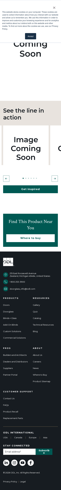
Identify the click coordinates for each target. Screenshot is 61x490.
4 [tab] (31, 178)
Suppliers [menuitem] (8, 368)
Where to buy (30, 238)
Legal (23, 481)
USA (5, 437)
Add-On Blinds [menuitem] (10, 325)
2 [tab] (25, 178)
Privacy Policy (10, 481)
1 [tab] (23, 178)
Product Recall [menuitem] (10, 412)
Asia (45, 437)
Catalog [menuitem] (37, 318)
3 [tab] (28, 178)
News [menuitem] (35, 368)
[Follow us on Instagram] (14, 463)
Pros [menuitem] (7, 348)
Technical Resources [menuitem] (43, 325)
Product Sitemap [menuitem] (41, 381)
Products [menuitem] (11, 298)
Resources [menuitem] (41, 298)
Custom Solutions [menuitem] (12, 331)
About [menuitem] (38, 348)
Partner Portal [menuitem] (10, 375)
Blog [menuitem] (35, 331)
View (26, 148)
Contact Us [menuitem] (8, 398)
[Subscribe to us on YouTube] (22, 463)
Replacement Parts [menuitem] (13, 418)
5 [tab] (33, 178)
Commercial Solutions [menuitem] (14, 338)
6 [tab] (36, 178)
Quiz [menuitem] (35, 312)
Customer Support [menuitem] (18, 392)
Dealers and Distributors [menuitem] (15, 362)
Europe (32, 437)
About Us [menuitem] (37, 355)
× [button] (54, 7)
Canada (18, 437)
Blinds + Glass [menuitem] (9, 318)
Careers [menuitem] (37, 362)
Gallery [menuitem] (36, 305)
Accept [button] (30, 36)
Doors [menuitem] (6, 305)
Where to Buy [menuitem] (40, 375)
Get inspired (30, 189)
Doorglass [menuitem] (8, 312)
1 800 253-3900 (17, 282)
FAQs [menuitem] (6, 405)
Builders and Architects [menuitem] (15, 355)
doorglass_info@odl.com (22, 289)
